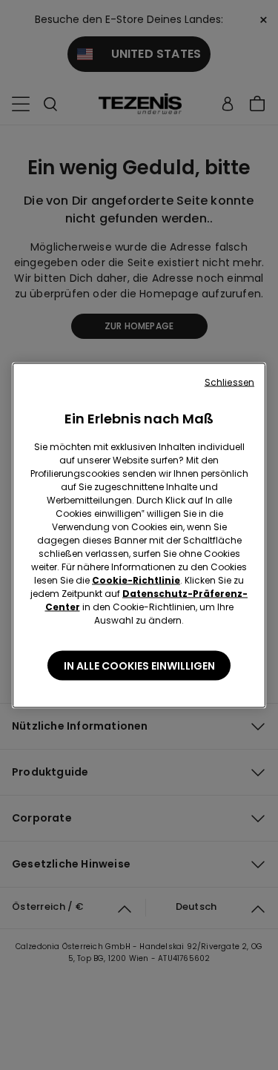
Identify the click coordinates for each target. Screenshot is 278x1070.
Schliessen (229, 381)
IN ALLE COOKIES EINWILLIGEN (139, 665)
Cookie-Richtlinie (136, 579)
